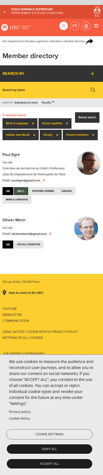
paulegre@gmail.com (26, 180)
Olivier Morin (14, 220)
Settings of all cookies (22, 338)
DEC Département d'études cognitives (16, 27)
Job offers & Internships (23, 354)
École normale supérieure (32, 9)
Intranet (86, 25)
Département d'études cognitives (37, 13)
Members (56, 41)
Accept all (49, 464)
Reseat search (87, 117)
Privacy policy (20, 412)
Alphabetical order (26, 102)
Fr (74, 25)
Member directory (75, 41)
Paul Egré (11, 154)
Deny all (49, 449)
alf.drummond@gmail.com (29, 234)
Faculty (48, 102)
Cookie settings (49, 434)
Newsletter (12, 315)
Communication (15, 321)
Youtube (9, 309)
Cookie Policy (19, 418)
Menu (96, 25)
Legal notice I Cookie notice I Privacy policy (40, 332)
